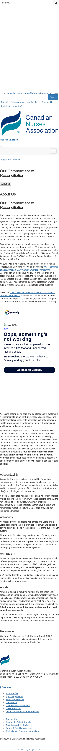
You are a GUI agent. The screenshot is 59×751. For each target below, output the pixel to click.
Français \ (9, 139)
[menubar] (29, 103)
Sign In (53, 97)
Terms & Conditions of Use (19, 728)
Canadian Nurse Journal (18, 92)
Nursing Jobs (36, 92)
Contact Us (11, 718)
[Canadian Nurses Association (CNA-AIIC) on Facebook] (0, 687)
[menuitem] (18, 92)
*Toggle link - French (10, 159)
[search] (56, 2)
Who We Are (12, 693)
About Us (5, 183)
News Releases (13, 708)
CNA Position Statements (18, 705)
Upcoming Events (14, 696)
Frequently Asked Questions (19, 722)
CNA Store (6, 105)
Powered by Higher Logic (29, 749)
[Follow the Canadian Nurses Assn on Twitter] (5, 687)
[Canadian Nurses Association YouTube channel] (10, 687)
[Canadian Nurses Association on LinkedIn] (7, 687)
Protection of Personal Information (22, 731)
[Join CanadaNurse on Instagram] (2, 687)
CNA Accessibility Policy (17, 725)
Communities (49, 92)
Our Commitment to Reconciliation (22, 711)
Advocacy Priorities (15, 699)
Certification (11, 702)
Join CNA (17, 105)
